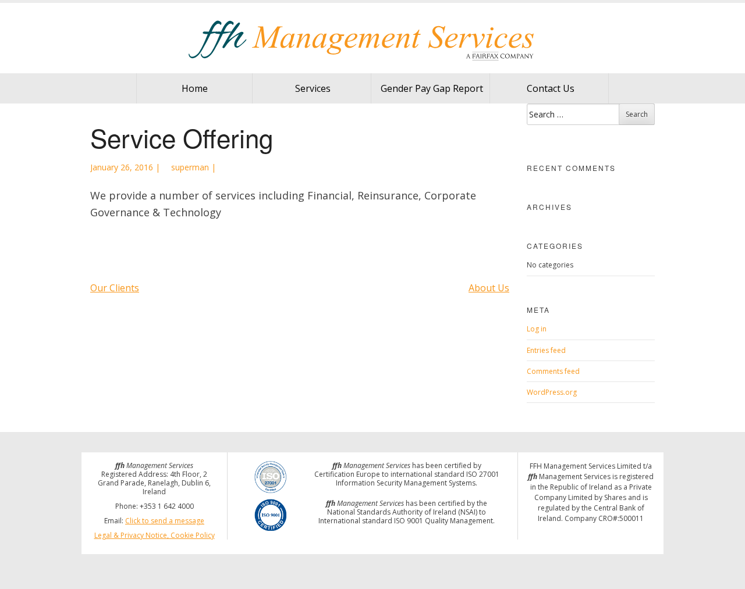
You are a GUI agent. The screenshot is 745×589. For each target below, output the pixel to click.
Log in (537, 329)
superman (189, 167)
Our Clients (114, 287)
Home (195, 88)
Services (313, 88)
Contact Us (550, 88)
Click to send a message (164, 521)
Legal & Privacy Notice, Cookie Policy (154, 535)
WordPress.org (552, 392)
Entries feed (546, 350)
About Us (489, 287)
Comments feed (553, 371)
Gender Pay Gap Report (432, 88)
